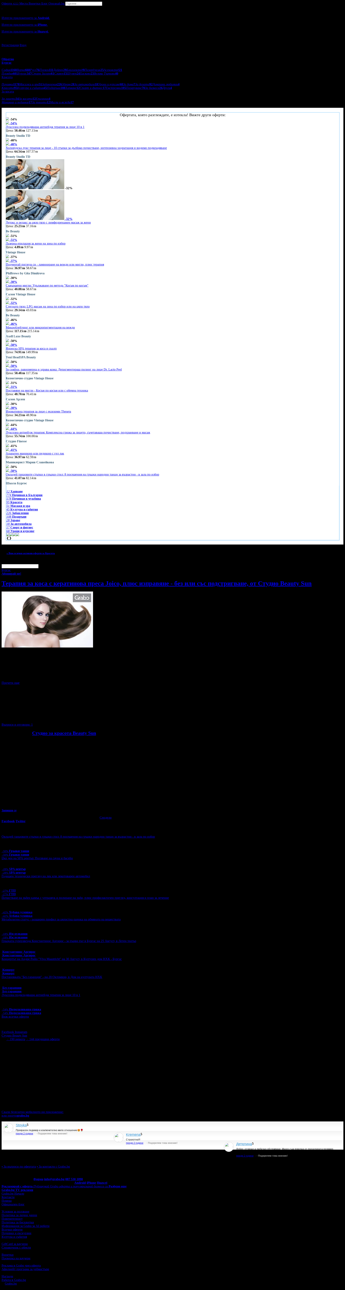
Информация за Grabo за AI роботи (26, 1226)
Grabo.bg (11, 1283)
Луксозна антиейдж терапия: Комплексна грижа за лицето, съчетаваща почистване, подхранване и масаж (78, 432)
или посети (15, 1115)
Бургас (6, 570)
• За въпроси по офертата (19, 1166)
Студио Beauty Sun (14, 1035)
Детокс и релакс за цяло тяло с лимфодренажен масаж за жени (48, 222)
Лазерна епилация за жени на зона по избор (35, 243)
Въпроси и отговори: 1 (17, 724)
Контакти (8, 1197)
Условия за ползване (15, 1211)
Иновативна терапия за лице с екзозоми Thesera (38, 411)
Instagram (21, 1032)
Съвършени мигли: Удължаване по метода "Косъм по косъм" (47, 285)
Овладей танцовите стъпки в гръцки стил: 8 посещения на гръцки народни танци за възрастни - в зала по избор (82, 474)
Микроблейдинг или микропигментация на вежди (40, 327)
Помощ (7, 1200)
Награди (7, 1276)
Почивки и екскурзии (16, 1233)
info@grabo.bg (54, 1179)
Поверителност (12, 1218)
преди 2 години (24, 1133)
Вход (23, 45)
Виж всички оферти (15, 1016)
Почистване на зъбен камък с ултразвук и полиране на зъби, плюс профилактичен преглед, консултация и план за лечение (85, 897)
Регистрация (10, 45)
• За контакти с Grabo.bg (53, 1166)
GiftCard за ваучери (15, 1244)
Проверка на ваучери (16, 1258)
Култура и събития (14, 1236)
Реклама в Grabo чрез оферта (21, 1265)
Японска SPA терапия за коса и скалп (31, 348)
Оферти (10, 3)
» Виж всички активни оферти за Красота (31, 553)
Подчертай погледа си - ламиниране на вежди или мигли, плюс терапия (55, 264)
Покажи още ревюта (15, 1159)
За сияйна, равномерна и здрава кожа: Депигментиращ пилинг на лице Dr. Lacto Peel (64, 369)
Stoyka (21, 1125)
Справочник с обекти (16, 1247)
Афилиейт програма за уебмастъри (25, 1269)
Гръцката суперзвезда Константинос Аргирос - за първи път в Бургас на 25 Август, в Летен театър (69, 941)
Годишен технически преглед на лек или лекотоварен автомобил (46, 876)
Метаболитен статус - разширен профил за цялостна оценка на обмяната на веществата (61, 919)
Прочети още (11, 682)
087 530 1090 (74, 1179)
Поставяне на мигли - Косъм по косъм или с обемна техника (47, 390)
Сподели (106, 817)
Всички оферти (12, 1229)
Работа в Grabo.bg (14, 1280)
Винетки (8, 1254)
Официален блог (13, 1204)
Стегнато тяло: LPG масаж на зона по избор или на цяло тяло (48, 306)
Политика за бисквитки (18, 1222)
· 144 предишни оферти (43, 1039)
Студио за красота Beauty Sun (64, 733)
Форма (38, 1179)
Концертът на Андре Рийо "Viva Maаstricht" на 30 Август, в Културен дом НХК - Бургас (62, 959)
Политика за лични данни (19, 1215)
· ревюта (15, 1039)
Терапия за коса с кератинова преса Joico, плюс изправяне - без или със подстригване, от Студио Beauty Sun (157, 583)
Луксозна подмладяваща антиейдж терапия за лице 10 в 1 (45, 127)
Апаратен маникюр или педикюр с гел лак (35, 453)
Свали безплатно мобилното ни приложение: (32, 1112)
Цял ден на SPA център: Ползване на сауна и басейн (37, 858)
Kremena (133, 1135)
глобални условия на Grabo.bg (50, 717)
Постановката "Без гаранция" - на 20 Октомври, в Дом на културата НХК (52, 977)
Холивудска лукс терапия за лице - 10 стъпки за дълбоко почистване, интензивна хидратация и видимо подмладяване (86, 148)
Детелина (244, 1144)
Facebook (8, 1032)
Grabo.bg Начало (13, 1193)
